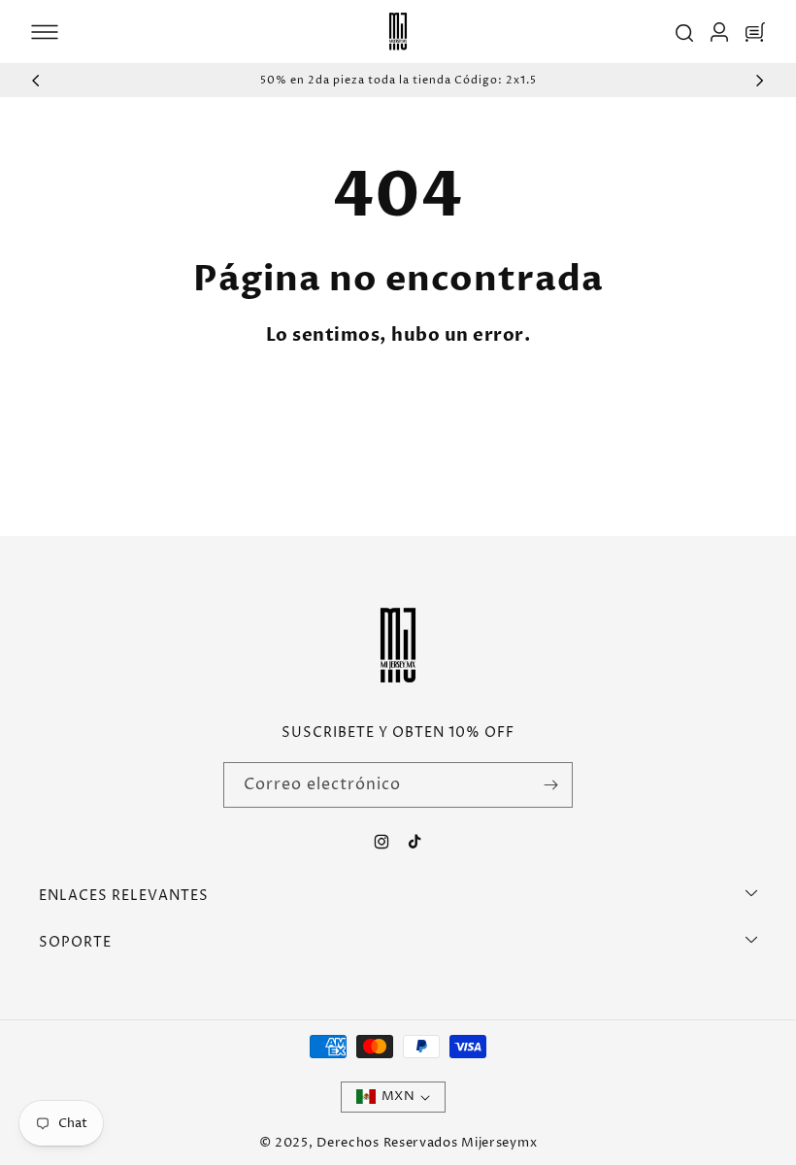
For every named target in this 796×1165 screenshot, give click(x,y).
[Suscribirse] (550, 785)
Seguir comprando (494, 409)
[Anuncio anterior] (36, 80)
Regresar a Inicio (292, 409)
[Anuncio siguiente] (760, 80)
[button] (44, 32)
